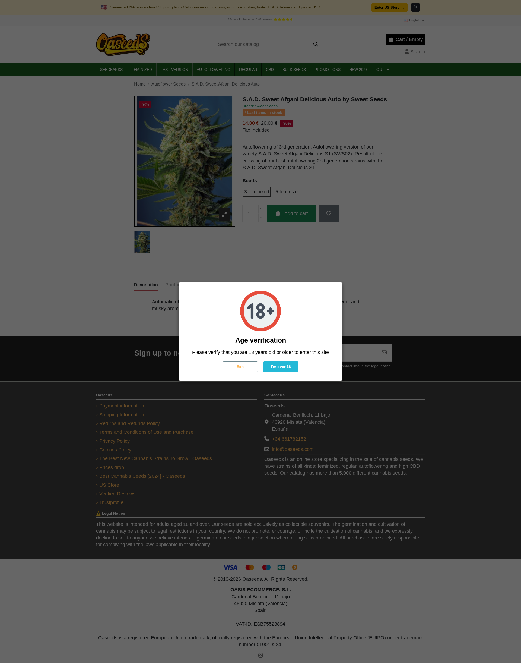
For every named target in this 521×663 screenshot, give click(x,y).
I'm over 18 (281, 367)
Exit (240, 367)
